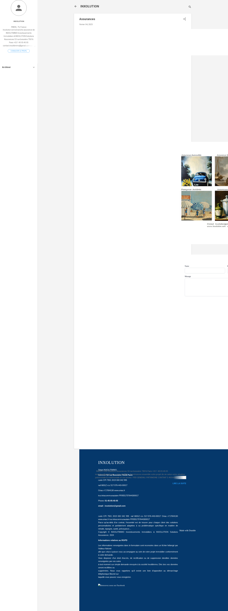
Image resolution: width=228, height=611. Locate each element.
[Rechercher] (189, 7)
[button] (184, 19)
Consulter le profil (19, 51)
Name (187, 266)
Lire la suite (179, 483)
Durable (192, 530)
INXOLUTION (89, 6)
